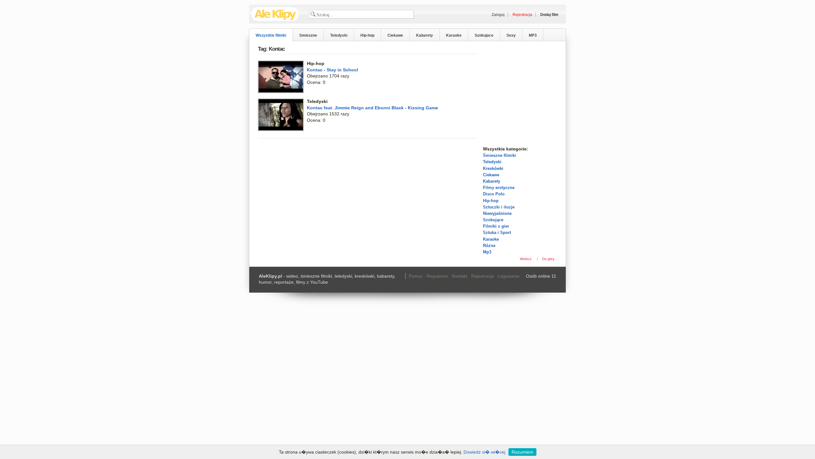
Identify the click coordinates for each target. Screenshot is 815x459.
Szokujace (484, 35)
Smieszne (308, 35)
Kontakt (459, 276)
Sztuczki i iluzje (498, 207)
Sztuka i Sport (497, 232)
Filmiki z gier (496, 226)
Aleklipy (275, 14)
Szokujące (493, 219)
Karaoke (454, 35)
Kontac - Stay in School (332, 69)
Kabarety (424, 35)
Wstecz (526, 259)
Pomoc (416, 276)
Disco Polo (494, 194)
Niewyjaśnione (497, 213)
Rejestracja (482, 276)
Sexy (511, 35)
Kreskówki (493, 168)
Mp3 (487, 252)
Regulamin (437, 276)
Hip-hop (367, 35)
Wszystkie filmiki (271, 35)
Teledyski (338, 35)
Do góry (548, 259)
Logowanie (509, 276)
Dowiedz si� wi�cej (484, 452)
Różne (489, 245)
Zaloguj (498, 14)
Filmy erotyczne (498, 187)
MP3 (533, 35)
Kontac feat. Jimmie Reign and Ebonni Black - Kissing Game (372, 107)
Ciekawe (395, 35)
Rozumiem (522, 452)
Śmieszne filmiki (499, 155)
